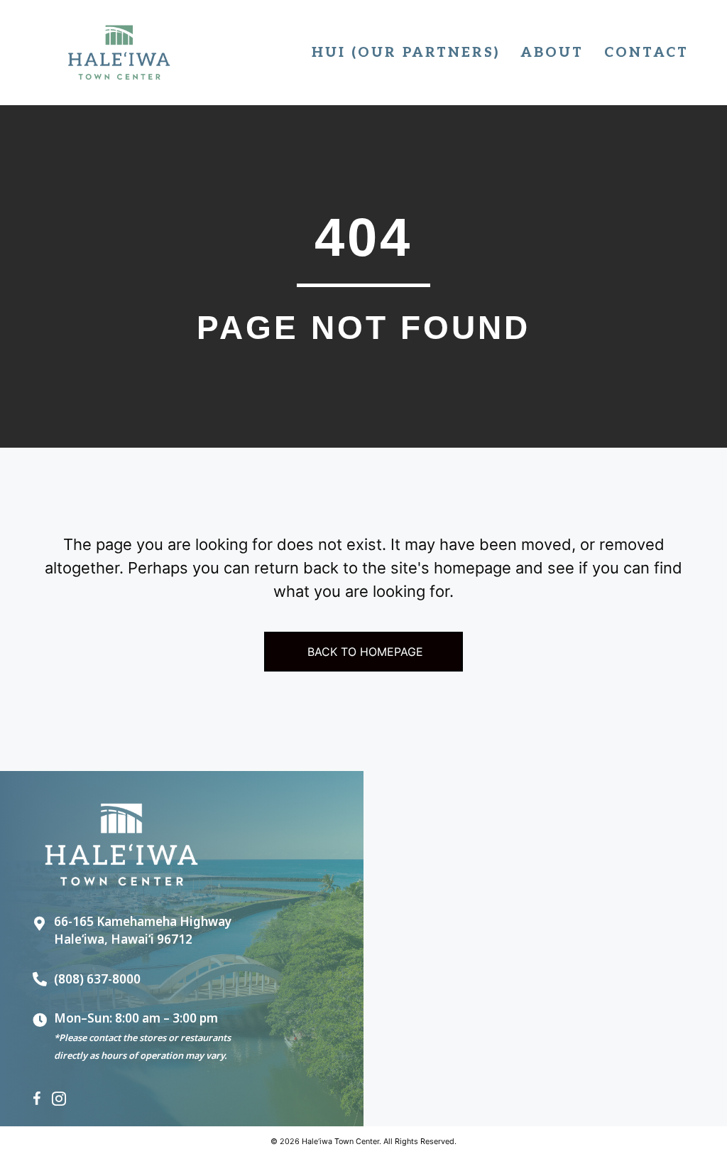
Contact (646, 53)
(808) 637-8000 (97, 979)
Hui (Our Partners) (406, 53)
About (552, 53)
